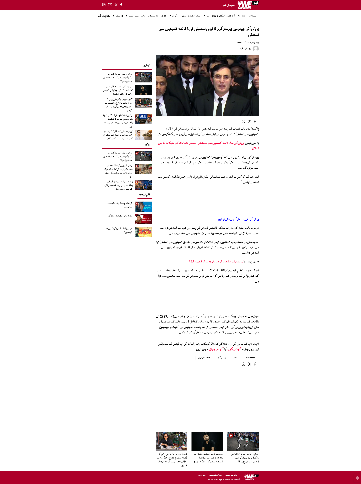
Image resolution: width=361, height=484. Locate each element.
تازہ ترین (241, 16)
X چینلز (119, 16)
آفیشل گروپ (234, 349)
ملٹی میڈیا (134, 16)
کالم (143, 16)
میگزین (175, 16)
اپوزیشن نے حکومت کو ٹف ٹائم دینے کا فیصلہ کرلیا (216, 261)
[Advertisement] (207, 201)
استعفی (236, 357)
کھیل (163, 16)
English (106, 16)
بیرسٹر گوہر (221, 357)
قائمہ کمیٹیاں (204, 357)
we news (250, 357)
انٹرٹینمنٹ (153, 16)
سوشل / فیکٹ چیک (191, 16)
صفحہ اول (252, 16)
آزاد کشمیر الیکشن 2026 (223, 16)
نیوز (207, 16)
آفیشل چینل (216, 349)
